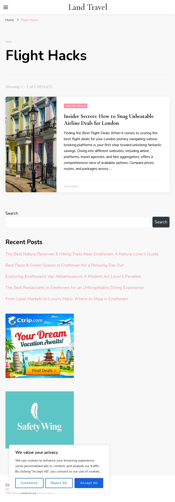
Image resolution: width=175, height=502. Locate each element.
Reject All (59, 483)
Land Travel (87, 7)
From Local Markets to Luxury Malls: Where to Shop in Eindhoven (66, 299)
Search (11, 213)
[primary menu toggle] (5, 7)
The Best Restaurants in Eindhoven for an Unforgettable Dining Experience (74, 287)
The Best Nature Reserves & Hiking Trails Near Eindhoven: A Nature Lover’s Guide (81, 254)
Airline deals (75, 105)
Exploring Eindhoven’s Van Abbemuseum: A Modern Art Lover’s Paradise (73, 276)
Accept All (89, 483)
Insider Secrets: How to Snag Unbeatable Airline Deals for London (109, 119)
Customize (29, 483)
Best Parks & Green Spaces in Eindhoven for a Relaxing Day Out (64, 265)
